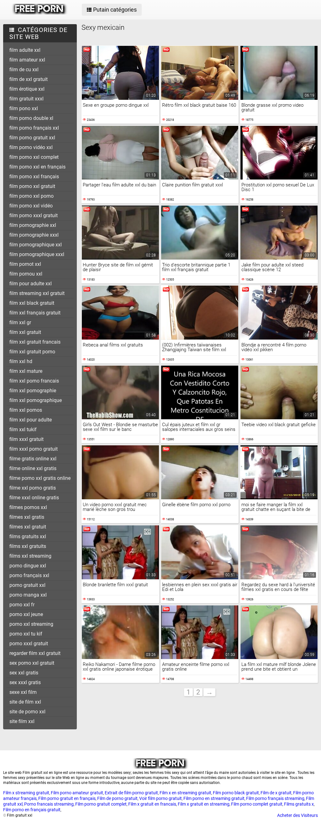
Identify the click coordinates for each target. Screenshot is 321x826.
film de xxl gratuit (28, 79)
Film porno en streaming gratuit (214, 798)
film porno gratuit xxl (32, 138)
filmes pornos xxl (28, 507)
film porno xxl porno (31, 196)
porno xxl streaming (31, 624)
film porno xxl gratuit (32, 186)
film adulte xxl (24, 50)
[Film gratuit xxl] (39, 12)
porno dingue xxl (27, 566)
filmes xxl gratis (26, 517)
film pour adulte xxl (30, 284)
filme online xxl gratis (32, 468)
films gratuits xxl (27, 536)
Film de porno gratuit (117, 798)
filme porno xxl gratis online (40, 478)
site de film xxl (25, 702)
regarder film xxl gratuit (35, 653)
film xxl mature (25, 371)
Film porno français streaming (275, 798)
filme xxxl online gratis (34, 498)
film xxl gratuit (25, 332)
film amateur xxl (27, 60)
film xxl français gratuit (35, 313)
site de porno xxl (27, 712)
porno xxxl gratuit (28, 643)
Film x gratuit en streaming (203, 804)
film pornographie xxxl (34, 235)
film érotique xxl (27, 89)
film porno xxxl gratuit (33, 215)
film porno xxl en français (37, 167)
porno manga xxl (28, 595)
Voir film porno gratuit (160, 798)
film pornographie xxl (32, 225)
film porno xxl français (34, 177)
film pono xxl (23, 108)
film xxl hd (20, 361)
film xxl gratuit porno (32, 352)
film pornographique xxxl (36, 254)
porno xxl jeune (26, 614)
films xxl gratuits (27, 546)
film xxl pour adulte (30, 420)
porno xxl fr (21, 605)
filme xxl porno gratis (32, 488)
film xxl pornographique (35, 400)
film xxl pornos (25, 410)
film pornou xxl (25, 274)
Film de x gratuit (276, 792)
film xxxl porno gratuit (33, 449)
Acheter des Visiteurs (297, 815)
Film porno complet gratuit (256, 804)
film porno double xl (31, 118)
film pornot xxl (25, 264)
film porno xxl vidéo (31, 206)
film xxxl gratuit (26, 439)
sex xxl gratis (23, 673)
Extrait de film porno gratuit (131, 792)
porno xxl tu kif (25, 634)
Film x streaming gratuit (26, 792)
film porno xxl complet (34, 157)
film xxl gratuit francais (35, 342)
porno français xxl (29, 575)
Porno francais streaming (49, 804)
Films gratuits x (299, 804)
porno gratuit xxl (27, 585)
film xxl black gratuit (31, 303)
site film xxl (21, 721)
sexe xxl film (23, 692)
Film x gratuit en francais (152, 804)
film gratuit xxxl (26, 99)
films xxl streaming (30, 556)
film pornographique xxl (35, 245)
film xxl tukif (23, 429)
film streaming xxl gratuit (37, 293)
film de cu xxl (24, 69)
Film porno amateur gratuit (77, 792)
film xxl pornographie (32, 391)
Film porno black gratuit (236, 792)
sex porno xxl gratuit (31, 663)
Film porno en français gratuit (32, 809)
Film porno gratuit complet (101, 804)
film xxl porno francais (34, 381)
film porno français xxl (34, 128)
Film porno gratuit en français (67, 798)
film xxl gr (20, 322)
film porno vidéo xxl (31, 147)
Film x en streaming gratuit (185, 792)
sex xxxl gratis (25, 682)
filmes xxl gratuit (27, 527)
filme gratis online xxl (32, 459)
